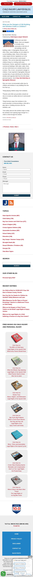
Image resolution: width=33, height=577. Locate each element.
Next (17, 127)
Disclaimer (16, 543)
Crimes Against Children (12, 227)
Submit (16, 195)
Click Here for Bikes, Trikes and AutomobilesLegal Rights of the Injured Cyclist (16, 444)
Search (16, 266)
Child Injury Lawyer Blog (16, 11)
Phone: (5, 176)
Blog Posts (16, 553)
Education (7, 236)
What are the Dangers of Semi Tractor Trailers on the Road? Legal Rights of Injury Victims (16, 309)
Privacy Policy (16, 539)
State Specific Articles (11, 215)
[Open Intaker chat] (15, 576)
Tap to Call (7, 3)
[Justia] (5, 202)
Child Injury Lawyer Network (19, 37)
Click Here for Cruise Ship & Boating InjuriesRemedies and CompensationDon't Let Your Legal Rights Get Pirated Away (16, 467)
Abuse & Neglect (9, 224)
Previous (6, 127)
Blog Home (5, 16)
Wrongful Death (9, 242)
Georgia (6, 248)
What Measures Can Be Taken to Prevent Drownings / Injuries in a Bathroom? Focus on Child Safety (16, 302)
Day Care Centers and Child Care (14, 221)
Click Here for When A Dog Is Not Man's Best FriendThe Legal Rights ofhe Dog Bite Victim (16, 491)
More (27, 16)
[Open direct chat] (29, 557)
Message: (5, 181)
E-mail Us (16, 526)
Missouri (14, 117)
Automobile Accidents (11, 230)
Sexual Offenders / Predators (13, 245)
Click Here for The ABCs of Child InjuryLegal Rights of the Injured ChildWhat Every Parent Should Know (16, 348)
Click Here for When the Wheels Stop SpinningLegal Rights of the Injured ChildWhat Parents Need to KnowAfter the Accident (16, 372)
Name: (4, 167)
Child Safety (9, 117)
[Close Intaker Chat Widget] (31, 557)
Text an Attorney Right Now (23, 3)
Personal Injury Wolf (9, 277)
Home (12, 127)
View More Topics (8, 251)
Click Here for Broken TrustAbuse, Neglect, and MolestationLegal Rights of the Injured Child (16, 396)
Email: (4, 172)
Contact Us (16, 16)
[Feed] (11, 202)
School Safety (8, 233)
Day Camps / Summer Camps (13, 239)
